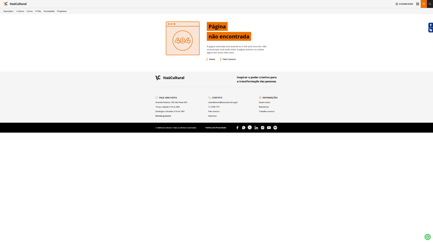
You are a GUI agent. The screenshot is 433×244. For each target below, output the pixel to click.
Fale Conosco (229, 59)
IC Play (38, 11)
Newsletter (264, 107)
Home (212, 59)
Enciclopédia (49, 11)
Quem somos (264, 102)
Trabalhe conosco (266, 111)
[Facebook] (237, 127)
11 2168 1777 (213, 107)
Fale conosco (214, 111)
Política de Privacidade (216, 127)
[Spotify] (275, 127)
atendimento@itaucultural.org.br (223, 102)
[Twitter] (250, 127)
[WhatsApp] (243, 127)
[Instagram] (262, 127)
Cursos (30, 11)
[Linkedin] (256, 127)
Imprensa (212, 116)
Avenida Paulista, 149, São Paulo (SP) (171, 102)
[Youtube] (269, 127)
